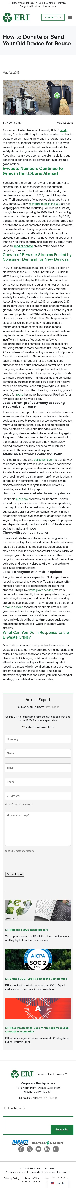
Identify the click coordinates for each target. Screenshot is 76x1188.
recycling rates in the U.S (44, 204)
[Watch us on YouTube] (38, 1148)
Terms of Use (32, 1178)
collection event (44, 459)
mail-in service (14, 607)
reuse (20, 394)
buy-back (22, 499)
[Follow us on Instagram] (55, 1148)
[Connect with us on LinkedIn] (47, 1148)
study (63, 130)
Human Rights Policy (56, 1178)
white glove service (40, 590)
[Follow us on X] (30, 1148)
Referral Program (31, 1181)
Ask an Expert (15, 874)
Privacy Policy (11, 1178)
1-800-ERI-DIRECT (32, 707)
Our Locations (12, 1108)
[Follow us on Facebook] (21, 1148)
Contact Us (53, 17)
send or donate (23, 246)
